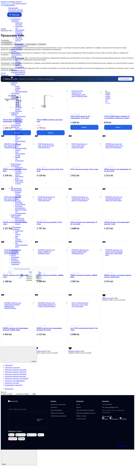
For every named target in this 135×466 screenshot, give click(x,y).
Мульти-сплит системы (18, 199)
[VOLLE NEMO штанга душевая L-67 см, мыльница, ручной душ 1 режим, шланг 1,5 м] (118, 96)
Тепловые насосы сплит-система (18, 103)
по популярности (7, 42)
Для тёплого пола (17, 234)
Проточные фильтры (19, 168)
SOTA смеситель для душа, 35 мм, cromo (84, 169)
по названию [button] (42, 44)
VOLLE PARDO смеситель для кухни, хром (50, 120)
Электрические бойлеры (20, 117)
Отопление (15, 253)
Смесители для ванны (19, 32)
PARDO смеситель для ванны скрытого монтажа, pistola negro (117, 276)
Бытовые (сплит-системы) (18, 193)
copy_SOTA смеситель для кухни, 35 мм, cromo (84, 329)
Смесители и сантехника (15, 251)
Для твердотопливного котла (21, 245)
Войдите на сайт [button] (107, 298)
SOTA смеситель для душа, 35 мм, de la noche (50, 170)
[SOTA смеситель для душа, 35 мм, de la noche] (51, 148)
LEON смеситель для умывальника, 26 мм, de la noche (83, 223)
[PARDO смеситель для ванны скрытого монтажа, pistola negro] (118, 254)
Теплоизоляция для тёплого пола (20, 143)
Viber (13, 5)
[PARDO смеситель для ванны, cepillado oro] (51, 254)
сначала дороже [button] (31, 44)
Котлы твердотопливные (21, 90)
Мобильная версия (40, 419)
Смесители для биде (19, 39)
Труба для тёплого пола (18, 130)
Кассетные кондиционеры (20, 207)
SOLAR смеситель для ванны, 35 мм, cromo (49, 223)
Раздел (33, 361)
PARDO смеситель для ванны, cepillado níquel (83, 276)
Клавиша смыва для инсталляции (19, 65)
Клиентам (79, 401)
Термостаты (19, 231)
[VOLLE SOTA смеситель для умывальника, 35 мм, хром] (84, 96)
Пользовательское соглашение (85, 410)
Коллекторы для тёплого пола (19, 136)
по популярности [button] (7, 44)
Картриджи (19, 180)
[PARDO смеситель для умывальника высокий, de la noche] (51, 307)
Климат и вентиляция (15, 260)
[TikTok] (121, 418)
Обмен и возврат (81, 416)
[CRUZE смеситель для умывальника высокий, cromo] (118, 201)
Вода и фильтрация (15, 256)
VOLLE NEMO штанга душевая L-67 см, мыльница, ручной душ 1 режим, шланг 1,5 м (117, 117)
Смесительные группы (20, 154)
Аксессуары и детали (19, 182)
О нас (78, 404)
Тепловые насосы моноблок (18, 109)
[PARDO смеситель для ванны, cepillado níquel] (84, 254)
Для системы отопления (18, 239)
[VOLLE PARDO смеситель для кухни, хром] (51, 99)
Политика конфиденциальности (85, 413)
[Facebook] (111, 418)
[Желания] (30, 273)
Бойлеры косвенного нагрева (19, 121)
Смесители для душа (19, 36)
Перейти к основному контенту (11, 1)
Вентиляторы (19, 218)
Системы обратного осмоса (18, 172)
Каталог (53, 401)
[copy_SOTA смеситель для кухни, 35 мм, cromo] (84, 307)
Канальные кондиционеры (20, 203)
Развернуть (4, 75)
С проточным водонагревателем (21, 44)
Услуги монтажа (81, 419)
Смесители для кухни (19, 23)
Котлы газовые (17, 87)
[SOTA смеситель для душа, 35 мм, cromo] (84, 148)
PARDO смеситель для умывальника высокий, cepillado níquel (15, 329)
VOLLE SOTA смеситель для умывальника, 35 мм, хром (80, 117)
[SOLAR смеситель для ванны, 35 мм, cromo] (51, 201)
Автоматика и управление (16, 263)
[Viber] (103, 418)
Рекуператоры (20, 220)
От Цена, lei (5, 394)
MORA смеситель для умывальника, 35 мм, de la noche (117, 170)
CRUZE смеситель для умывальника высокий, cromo (116, 223)
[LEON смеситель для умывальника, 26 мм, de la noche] (84, 201)
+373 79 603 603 (6, 5)
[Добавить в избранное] (104, 295)
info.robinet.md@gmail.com (110, 407)
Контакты (105, 401)
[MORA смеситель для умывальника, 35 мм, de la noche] (118, 148)
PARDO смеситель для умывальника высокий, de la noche (49, 329)
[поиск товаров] (9, 272)
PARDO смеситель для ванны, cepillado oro (50, 276)
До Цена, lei (21, 394)
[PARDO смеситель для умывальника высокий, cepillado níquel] (17, 307)
